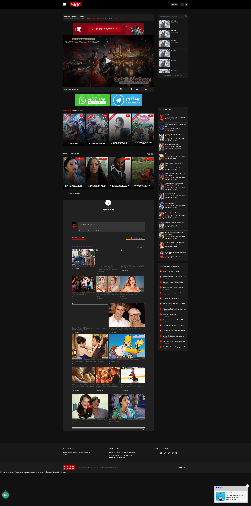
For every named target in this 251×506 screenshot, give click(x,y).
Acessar (142, 218)
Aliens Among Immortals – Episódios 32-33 (174, 304)
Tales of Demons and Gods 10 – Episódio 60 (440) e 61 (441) (174, 320)
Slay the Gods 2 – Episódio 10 (173, 282)
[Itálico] (82, 231)
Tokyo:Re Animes (114, 453)
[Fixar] (88, 231)
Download (141, 89)
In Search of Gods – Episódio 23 (173, 336)
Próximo (126, 89)
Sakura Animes (114, 455)
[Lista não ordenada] (93, 231)
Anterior (115, 89)
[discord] (161, 453)
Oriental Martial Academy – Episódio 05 (174, 331)
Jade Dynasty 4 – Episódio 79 (172, 271)
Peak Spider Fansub (127, 455)
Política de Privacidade (52, 472)
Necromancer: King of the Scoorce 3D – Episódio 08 (174, 293)
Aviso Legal (39, 472)
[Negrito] (80, 231)
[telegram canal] (169, 453)
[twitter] (165, 453)
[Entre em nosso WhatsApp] (92, 100)
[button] (142, 149)
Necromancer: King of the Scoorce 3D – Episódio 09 (174, 287)
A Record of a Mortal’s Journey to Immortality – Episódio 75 (174, 309)
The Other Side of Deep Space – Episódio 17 (174, 347)
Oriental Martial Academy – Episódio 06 (174, 325)
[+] (102, 230)
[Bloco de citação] (96, 231)
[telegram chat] (173, 453)
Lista (120, 89)
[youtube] (176, 453)
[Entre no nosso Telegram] (126, 100)
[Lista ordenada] (91, 231)
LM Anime (112, 457)
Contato (63, 472)
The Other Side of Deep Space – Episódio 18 (174, 341)
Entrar (174, 4)
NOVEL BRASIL (121, 457)
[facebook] (157, 453)
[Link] (99, 231)
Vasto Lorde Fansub (128, 453)
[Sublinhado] (85, 231)
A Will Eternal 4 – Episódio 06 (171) (174, 277)
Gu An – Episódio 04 (169, 314)
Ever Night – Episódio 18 (171, 298)
